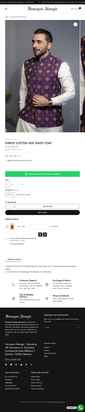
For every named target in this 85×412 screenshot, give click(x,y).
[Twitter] (12, 364)
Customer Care (50, 343)
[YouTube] (22, 365)
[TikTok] (28, 364)
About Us (47, 347)
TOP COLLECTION (12, 372)
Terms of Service (36, 383)
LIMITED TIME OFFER (12, 389)
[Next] (46, 134)
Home (6, 17)
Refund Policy (35, 376)
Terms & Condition (50, 353)
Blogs (46, 356)
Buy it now (42, 212)
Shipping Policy (36, 386)
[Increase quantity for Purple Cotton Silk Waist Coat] (12, 206)
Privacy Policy (35, 380)
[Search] (75, 9)
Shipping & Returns (14, 259)
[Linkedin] (33, 364)
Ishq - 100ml (21, 226)
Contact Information (37, 389)
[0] (78, 9)
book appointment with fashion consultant (44, 174)
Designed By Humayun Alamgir (56, 402)
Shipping (7, 149)
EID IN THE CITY (10, 386)
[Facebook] (7, 364)
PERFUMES (8, 383)
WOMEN (8, 380)
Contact (46, 350)
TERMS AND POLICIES (40, 372)
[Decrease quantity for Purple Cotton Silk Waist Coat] (6, 206)
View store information (17, 244)
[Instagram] (17, 364)
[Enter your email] (78, 327)
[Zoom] (75, 24)
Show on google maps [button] (13, 359)
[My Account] (72, 9)
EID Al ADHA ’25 (11, 376)
